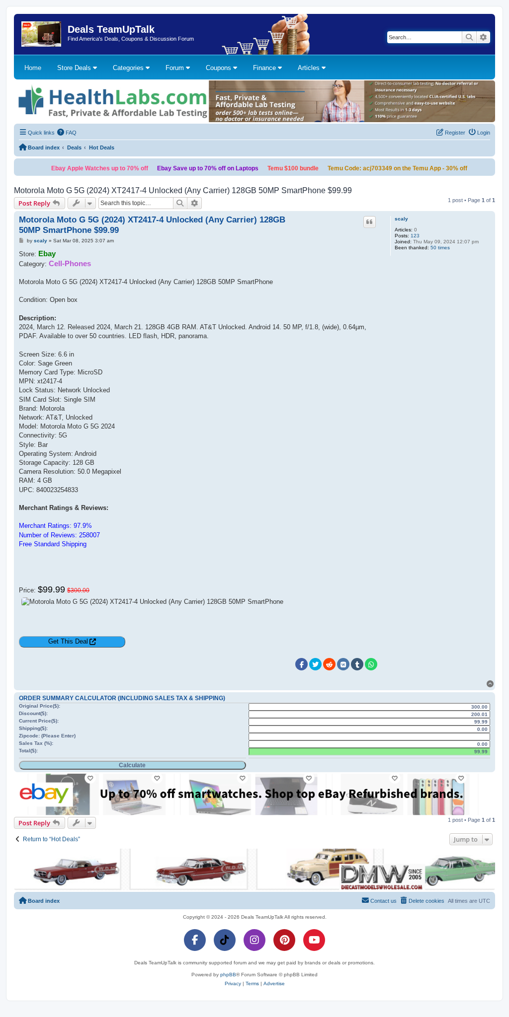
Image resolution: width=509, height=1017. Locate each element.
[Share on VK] (343, 664)
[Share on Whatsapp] (371, 664)
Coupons (219, 68)
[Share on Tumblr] (357, 664)
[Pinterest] (284, 940)
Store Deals (75, 68)
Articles (310, 68)
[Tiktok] (225, 940)
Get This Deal (68, 641)
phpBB (228, 974)
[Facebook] (195, 940)
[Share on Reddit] (329, 664)
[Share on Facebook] (301, 664)
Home (32, 68)
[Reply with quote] (369, 222)
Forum (176, 68)
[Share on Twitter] (315, 664)
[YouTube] (314, 940)
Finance (265, 68)
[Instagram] (254, 940)
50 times (440, 247)
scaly (401, 218)
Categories (129, 68)
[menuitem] (67, 133)
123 (415, 235)
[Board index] (42, 34)
